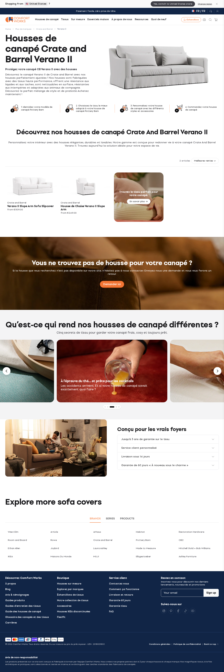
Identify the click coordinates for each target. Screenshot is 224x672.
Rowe (54, 540)
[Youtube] (193, 611)
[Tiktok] (185, 611)
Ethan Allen (14, 548)
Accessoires (64, 606)
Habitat (140, 532)
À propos (10, 583)
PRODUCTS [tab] (127, 518)
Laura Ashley (100, 548)
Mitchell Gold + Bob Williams (194, 548)
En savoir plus (137, 201)
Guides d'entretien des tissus (23, 606)
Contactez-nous (119, 583)
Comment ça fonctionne (124, 589)
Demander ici (112, 284)
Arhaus (97, 532)
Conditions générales (159, 644)
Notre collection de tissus (72, 600)
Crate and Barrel (102, 540)
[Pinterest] (171, 611)
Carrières (11, 622)
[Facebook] (178, 611)
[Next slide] (217, 371)
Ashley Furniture (187, 556)
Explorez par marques (70, 589)
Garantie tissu (118, 606)
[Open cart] (216, 19)
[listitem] (32, 197)
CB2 (181, 540)
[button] (205, 161)
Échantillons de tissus (70, 594)
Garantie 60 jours (120, 600)
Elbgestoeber (143, 556)
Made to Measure (146, 548)
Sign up (211, 592)
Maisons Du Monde (61, 556)
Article (54, 532)
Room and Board (17, 540)
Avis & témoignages (17, 594)
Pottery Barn (143, 540)
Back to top (210, 644)
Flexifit (61, 617)
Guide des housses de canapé (23, 611)
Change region (205, 4)
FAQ (111, 611)
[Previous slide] (6, 371)
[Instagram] (164, 611)
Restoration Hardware (191, 532)
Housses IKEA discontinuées (73, 611)
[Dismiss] (217, 4)
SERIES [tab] (110, 518)
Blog (7, 589)
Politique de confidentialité (187, 644)
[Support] (210, 11)
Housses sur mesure (69, 583)
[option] (112, 371)
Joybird (55, 548)
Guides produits (15, 600)
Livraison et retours (121, 594)
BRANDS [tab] (95, 518)
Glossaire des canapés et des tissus (27, 617)
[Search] (210, 19)
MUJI (96, 556)
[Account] (216, 11)
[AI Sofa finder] (204, 19)
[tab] (105, 407)
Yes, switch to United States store (172, 3)
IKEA (10, 556)
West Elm (13, 532)
